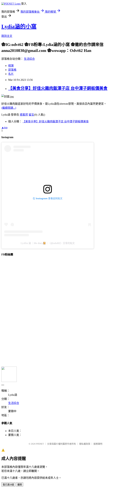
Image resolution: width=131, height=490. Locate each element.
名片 (11, 73)
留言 (31, 114)
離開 (19, 484)
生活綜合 (29, 58)
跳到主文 (6, 35)
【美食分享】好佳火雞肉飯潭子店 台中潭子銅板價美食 (57, 88)
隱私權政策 (84, 444)
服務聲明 (97, 444)
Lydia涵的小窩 (19, 26)
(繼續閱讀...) (8, 107)
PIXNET (40, 444)
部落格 (12, 69)
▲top (4, 127)
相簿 (11, 65)
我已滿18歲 (8, 484)
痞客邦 (24, 114)
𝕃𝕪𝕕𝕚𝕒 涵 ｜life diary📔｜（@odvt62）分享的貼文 (48, 243)
